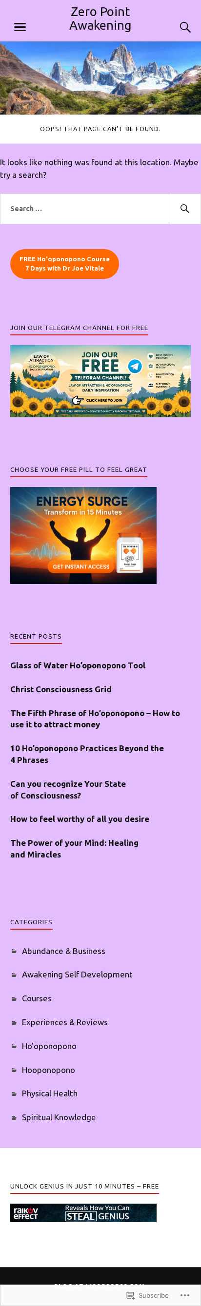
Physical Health (50, 1093)
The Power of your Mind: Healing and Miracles (74, 848)
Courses (37, 998)
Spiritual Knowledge (59, 1117)
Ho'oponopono (49, 1046)
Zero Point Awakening (100, 18)
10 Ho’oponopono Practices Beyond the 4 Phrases (87, 753)
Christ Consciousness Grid (61, 689)
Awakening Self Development (77, 974)
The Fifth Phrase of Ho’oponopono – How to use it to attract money (95, 718)
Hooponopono (48, 1069)
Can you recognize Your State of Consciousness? (68, 789)
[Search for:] (100, 209)
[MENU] (20, 27)
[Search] (175, 27)
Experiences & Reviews (65, 1022)
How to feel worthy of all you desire (79, 818)
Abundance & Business (63, 950)
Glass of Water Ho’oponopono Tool (77, 665)
